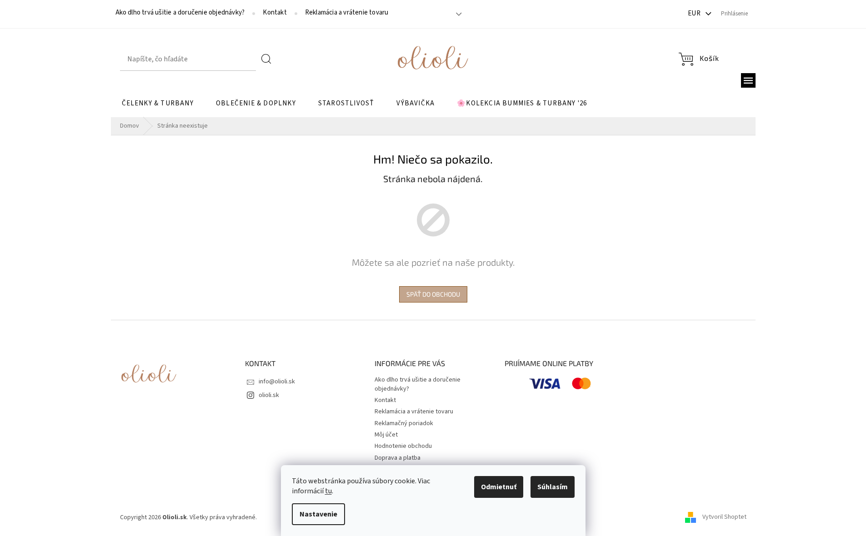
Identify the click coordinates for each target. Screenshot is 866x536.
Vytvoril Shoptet (724, 517)
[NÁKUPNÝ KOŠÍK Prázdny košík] (699, 59)
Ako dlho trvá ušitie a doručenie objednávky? (180, 12)
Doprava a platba (397, 457)
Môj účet (386, 434)
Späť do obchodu (433, 294)
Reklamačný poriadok (404, 423)
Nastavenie (318, 514)
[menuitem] (158, 103)
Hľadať (266, 59)
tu (328, 491)
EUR (695, 13)
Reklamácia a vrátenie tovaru (347, 12)
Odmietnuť (498, 487)
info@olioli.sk (277, 381)
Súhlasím (552, 487)
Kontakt (274, 12)
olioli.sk (269, 395)
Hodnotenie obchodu (403, 446)
